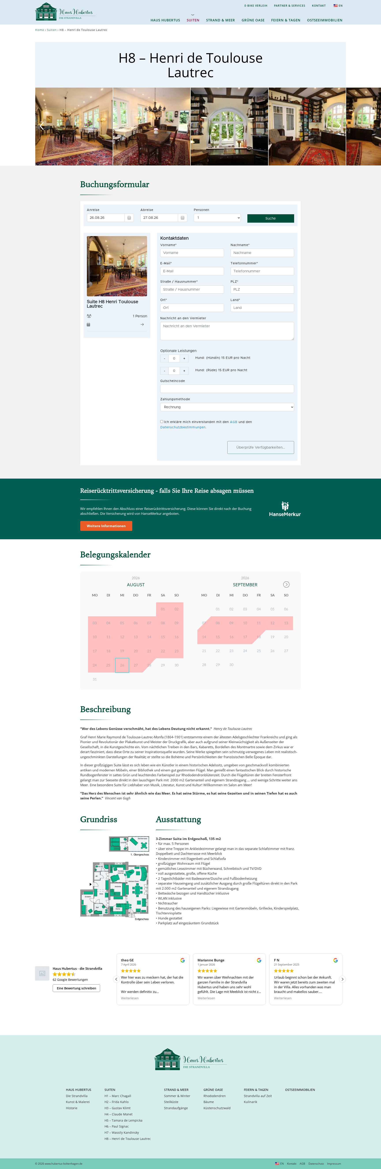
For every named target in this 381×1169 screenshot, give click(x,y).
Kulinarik (250, 1102)
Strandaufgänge (176, 1108)
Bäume (209, 1102)
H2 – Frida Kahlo (117, 1102)
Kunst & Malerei (78, 1102)
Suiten (193, 20)
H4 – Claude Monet (119, 1114)
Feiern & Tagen (286, 20)
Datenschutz (316, 1163)
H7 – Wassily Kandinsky (122, 1133)
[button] (342, 979)
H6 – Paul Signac (117, 1126)
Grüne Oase (253, 20)
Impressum (334, 1163)
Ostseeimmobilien (325, 20)
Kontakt (319, 6)
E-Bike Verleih (256, 6)
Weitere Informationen (106, 526)
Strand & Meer (220, 20)
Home (39, 30)
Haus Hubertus (165, 20)
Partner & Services (289, 6)
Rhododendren (215, 1096)
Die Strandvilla (77, 1096)
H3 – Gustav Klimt (118, 1108)
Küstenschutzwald (217, 1108)
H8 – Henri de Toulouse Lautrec (128, 1139)
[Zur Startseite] (190, 1059)
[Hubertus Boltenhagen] (65, 11)
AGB (302, 1163)
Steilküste (171, 1102)
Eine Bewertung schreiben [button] (76, 988)
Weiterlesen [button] (130, 998)
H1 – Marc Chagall (118, 1096)
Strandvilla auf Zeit (258, 1096)
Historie (71, 1108)
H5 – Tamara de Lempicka (123, 1120)
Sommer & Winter (177, 1096)
